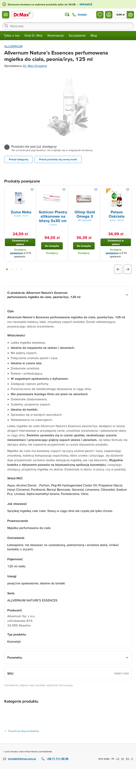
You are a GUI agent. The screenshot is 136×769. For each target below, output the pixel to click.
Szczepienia (77, 35)
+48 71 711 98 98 (57, 758)
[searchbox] (68, 25)
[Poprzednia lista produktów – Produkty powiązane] (118, 269)
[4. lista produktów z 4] (21, 269)
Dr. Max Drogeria (35, 66)
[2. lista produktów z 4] (12, 269)
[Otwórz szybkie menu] (5, 14)
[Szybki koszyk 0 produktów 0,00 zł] (130, 14)
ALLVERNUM (13, 46)
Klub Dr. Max (33, 35)
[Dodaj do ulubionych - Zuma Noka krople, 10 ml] (32, 189)
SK (122, 758)
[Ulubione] (99, 14)
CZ (117, 758)
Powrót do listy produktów (23, 730)
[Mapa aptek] (67, 14)
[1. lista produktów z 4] (7, 269)
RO (127, 758)
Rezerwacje (55, 35)
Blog (94, 35)
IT (132, 758)
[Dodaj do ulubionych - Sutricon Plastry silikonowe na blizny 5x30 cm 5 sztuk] (64, 189)
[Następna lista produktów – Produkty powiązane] (128, 269)
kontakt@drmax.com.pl (22, 758)
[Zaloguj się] (108, 14)
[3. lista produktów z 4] (16, 269)
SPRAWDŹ (85, 4)
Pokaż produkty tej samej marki (58, 159)
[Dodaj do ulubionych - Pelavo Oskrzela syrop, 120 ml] (127, 189)
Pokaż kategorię (18, 159)
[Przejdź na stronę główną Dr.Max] (22, 14)
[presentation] (20, 198)
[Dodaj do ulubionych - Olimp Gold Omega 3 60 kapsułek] (96, 189)
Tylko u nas (12, 35)
